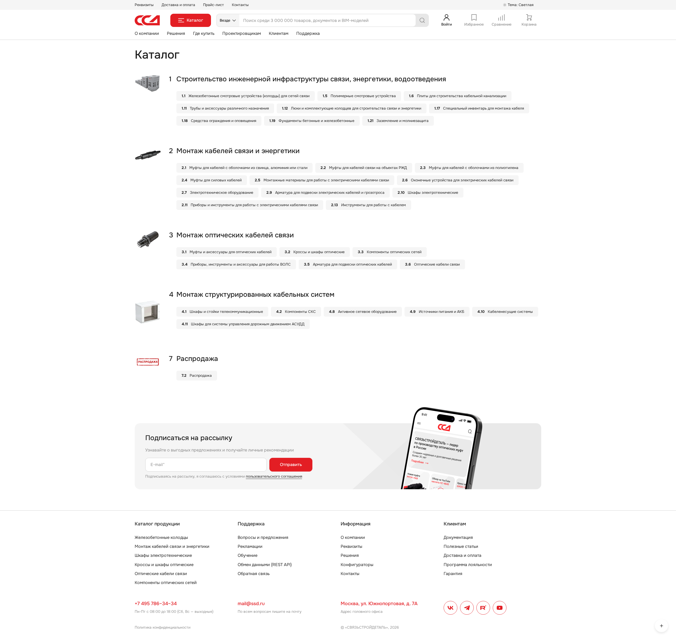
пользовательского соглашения (274, 476)
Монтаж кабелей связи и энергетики (172, 546)
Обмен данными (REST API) (265, 564)
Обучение (247, 555)
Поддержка (308, 33)
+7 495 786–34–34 (156, 603)
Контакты (240, 4)
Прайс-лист (213, 4)
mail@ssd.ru (251, 603)
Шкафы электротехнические (163, 555)
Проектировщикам (241, 33)
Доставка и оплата (178, 4)
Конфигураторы (357, 564)
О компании (147, 33)
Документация (458, 537)
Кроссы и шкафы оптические (164, 564)
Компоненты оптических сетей (166, 582)
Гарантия (453, 573)
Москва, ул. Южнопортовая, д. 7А (379, 603)
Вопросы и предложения (263, 537)
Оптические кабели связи (161, 573)
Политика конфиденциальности (162, 627)
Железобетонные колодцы (161, 537)
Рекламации (250, 546)
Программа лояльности (468, 564)
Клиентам (278, 33)
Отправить (291, 464)
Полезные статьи (461, 546)
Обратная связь (254, 573)
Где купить (203, 33)
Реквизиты (144, 4)
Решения (176, 33)
